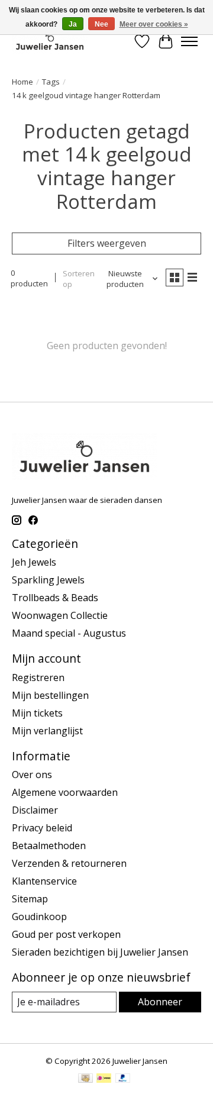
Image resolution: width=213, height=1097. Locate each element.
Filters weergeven (106, 243)
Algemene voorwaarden (65, 792)
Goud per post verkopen (66, 934)
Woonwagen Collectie (60, 615)
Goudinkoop (39, 916)
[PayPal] (123, 1079)
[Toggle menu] (189, 41)
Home (22, 81)
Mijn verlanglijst (47, 730)
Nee (101, 24)
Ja (73, 24)
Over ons (32, 774)
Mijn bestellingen (50, 695)
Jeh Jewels (34, 562)
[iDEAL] (103, 1079)
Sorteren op (79, 278)
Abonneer (160, 1001)
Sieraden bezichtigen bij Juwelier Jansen (100, 952)
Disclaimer (35, 810)
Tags (51, 81)
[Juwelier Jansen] (50, 41)
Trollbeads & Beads (55, 597)
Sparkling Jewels (48, 579)
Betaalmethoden (49, 845)
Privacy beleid (42, 827)
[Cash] (85, 1079)
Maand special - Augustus (69, 633)
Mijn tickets (37, 712)
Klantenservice (44, 881)
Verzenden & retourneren (69, 863)
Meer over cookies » (154, 24)
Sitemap (30, 898)
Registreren (38, 677)
